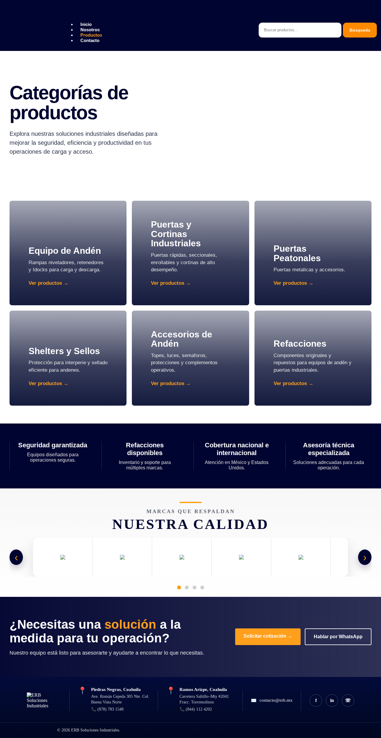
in (332, 700)
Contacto (89, 40)
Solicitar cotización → (267, 636)
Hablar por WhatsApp (338, 636)
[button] (157, 14)
